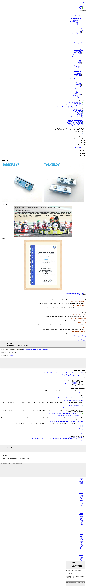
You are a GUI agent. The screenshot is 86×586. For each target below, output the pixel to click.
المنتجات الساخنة (82, 437)
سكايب (84, 441)
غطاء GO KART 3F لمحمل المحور (76, 114)
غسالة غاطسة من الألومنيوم (73, 78)
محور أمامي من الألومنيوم (78, 110)
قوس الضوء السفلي (75, 54)
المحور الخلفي (76, 65)
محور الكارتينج (80, 118)
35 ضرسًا (77, 93)
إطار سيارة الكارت (79, 112)
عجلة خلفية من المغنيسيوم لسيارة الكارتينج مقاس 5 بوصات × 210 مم (69, 107)
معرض (79, 29)
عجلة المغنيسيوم (75, 96)
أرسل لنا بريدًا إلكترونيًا (81, 147)
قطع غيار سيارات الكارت (76, 18)
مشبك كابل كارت (82, 337)
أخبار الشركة (78, 32)
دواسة (79, 69)
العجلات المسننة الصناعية (74, 21)
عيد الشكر (79, 24)
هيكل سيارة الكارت (77, 15)
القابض (79, 61)
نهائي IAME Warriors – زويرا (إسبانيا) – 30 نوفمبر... (71, 407)
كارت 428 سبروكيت (73, 438)
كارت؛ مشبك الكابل (82, 336)
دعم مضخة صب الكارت (64, 438)
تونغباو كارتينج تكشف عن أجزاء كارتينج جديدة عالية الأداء (70, 415)
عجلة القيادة (78, 84)
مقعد (80, 83)
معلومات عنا (80, 28)
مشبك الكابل (80, 43)
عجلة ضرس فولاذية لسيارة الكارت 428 (75, 123)
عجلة (80, 94)
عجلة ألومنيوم (76, 95)
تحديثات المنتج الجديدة (76, 33)
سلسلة (79, 62)
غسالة (79, 77)
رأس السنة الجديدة (77, 26)
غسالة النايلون (76, 79)
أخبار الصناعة (78, 31)
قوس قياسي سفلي (75, 55)
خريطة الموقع (75, 437)
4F (78, 68)
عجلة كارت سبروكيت (81, 438)
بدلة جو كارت (78, 16)
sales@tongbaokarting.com (80, 2)
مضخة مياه (79, 81)
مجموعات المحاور (77, 52)
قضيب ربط (79, 73)
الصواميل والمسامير (77, 71)
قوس (80, 53)
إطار (80, 76)
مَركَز (80, 63)
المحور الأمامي (76, 64)
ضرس (79, 87)
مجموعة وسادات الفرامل (76, 56)
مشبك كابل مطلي (82, 339)
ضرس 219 (76, 89)
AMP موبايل (69, 437)
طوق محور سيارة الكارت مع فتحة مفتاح (75, 121)
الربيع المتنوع (78, 86)
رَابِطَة (80, 72)
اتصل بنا (81, 35)
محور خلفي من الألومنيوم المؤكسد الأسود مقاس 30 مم (72, 105)
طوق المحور (78, 51)
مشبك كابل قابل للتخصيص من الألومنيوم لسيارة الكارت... (72, 375)
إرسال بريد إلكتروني (82, 440)
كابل (80, 57)
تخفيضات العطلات (79, 23)
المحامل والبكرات (75, 20)
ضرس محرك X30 (75, 91)
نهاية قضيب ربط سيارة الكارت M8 (76, 103)
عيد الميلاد (79, 25)
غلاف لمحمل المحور (77, 66)
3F (78, 67)
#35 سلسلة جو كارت (79, 294)
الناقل (80, 60)
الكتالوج (81, 34)
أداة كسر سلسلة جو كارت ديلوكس (76, 116)
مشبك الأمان (78, 82)
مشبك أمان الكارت (47, 438)
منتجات (81, 14)
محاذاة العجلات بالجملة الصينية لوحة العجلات (74, 293)
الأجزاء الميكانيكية (75, 22)
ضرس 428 (76, 92)
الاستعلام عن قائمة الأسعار (80, 392)
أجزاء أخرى (78, 97)
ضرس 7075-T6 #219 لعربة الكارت (76, 125)
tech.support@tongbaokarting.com (71, 383)
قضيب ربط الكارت (55, 438)
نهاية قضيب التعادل (77, 74)
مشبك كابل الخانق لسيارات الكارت (79, 335)
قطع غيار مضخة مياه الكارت (37, 438)
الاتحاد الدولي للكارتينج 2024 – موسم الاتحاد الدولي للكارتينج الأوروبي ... (66, 421)
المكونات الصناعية (77, 19)
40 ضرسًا (77, 88)
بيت (82, 13)
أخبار (82, 30)
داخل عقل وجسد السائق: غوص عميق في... (73, 400)
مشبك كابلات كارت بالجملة (80, 340)
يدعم (80, 85)
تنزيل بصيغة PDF (73, 147)
